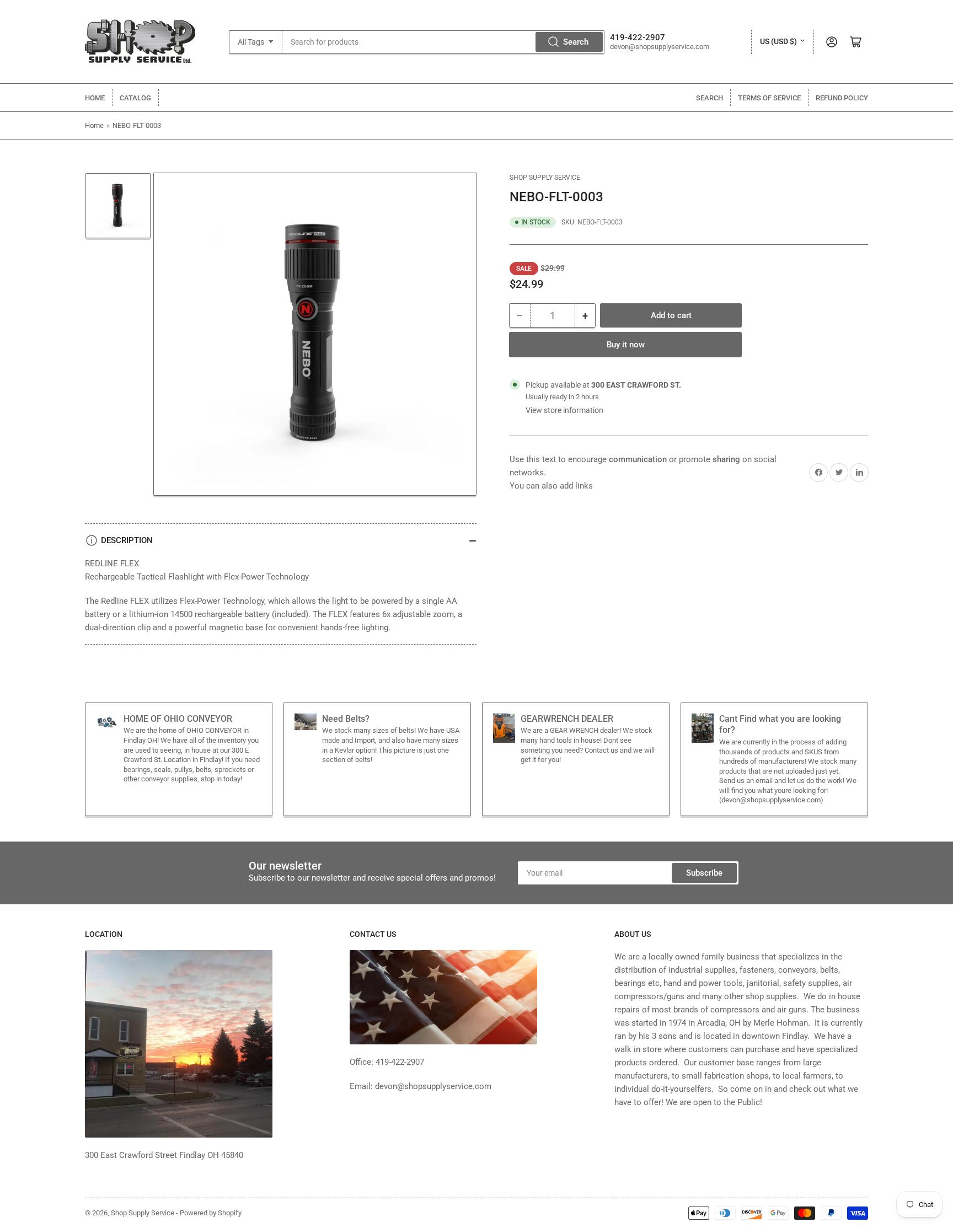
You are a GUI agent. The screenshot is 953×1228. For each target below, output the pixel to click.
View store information (564, 410)
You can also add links (551, 486)
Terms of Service (769, 98)
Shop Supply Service (545, 177)
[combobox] (443, 41)
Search (575, 42)
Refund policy (842, 98)
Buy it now (626, 345)
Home (95, 98)
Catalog (135, 98)
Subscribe (704, 873)
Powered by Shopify (211, 1213)
